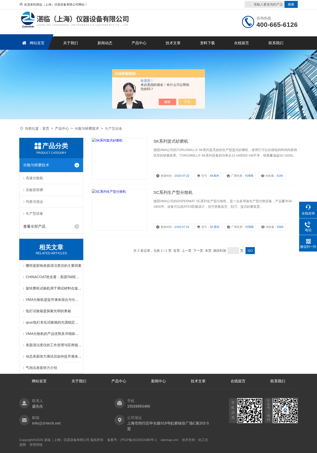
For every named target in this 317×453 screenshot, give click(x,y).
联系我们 (275, 43)
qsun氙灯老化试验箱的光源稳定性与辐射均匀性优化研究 (53, 322)
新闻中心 (158, 381)
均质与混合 (34, 202)
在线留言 (241, 43)
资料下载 (207, 43)
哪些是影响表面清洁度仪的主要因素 (53, 265)
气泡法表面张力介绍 (41, 368)
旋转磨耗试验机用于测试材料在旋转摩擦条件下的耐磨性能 (53, 288)
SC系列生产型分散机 (173, 192)
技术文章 (173, 43)
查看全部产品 (34, 226)
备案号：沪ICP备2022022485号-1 (132, 440)
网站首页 (37, 43)
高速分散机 (34, 178)
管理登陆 (35, 445)
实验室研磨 (34, 190)
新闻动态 (104, 43)
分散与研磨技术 (87, 128)
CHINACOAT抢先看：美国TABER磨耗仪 (53, 277)
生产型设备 (34, 213)
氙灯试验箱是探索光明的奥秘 (48, 311)
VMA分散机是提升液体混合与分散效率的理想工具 (53, 300)
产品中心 (139, 43)
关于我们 (70, 43)
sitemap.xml (169, 440)
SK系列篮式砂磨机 (170, 141)
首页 (45, 128)
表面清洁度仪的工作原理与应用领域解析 (53, 345)
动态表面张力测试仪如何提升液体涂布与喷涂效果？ (53, 356)
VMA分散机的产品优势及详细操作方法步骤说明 (53, 334)
